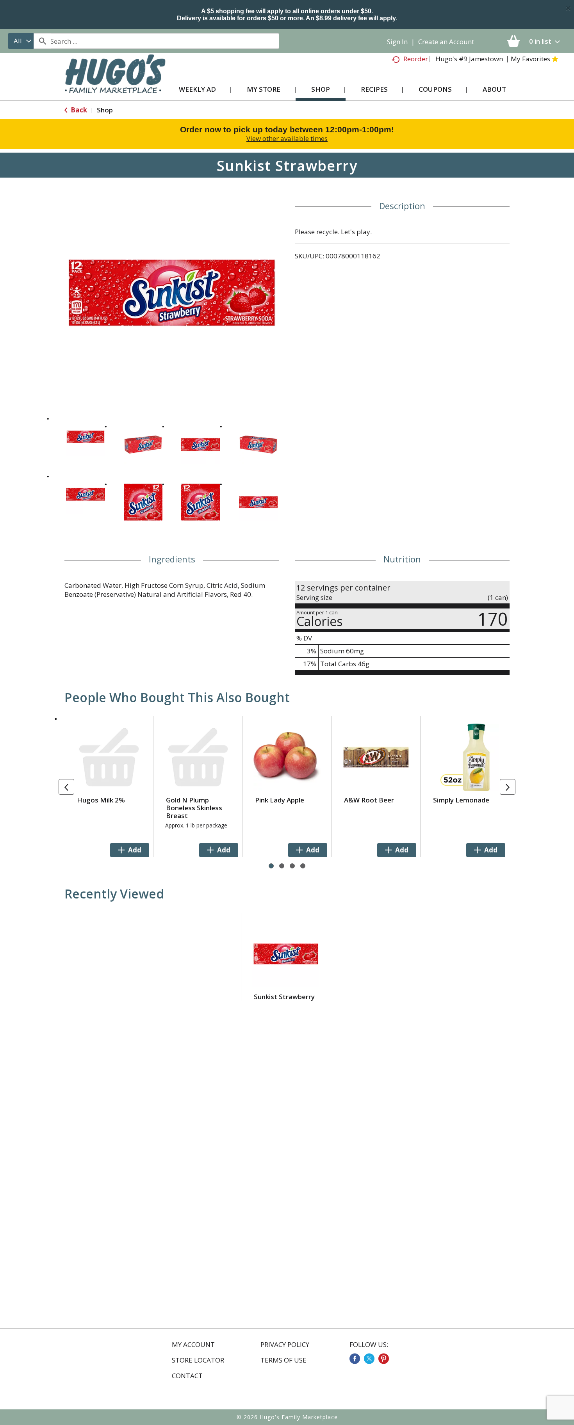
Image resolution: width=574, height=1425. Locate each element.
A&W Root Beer (369, 799)
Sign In (397, 41)
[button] (85, 437)
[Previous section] (66, 787)
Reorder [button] (415, 58)
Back (78, 109)
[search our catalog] (42, 41)
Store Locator (198, 1360)
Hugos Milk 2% (101, 799)
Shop (105, 109)
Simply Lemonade (461, 799)
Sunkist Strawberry (284, 996)
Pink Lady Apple (279, 799)
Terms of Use (283, 1360)
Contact (187, 1376)
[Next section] (507, 787)
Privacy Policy (284, 1345)
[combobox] (21, 41)
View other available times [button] (287, 138)
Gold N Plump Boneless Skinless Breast (194, 807)
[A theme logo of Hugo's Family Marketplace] (115, 81)
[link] (354, 1358)
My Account (193, 1345)
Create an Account (446, 41)
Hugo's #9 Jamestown (469, 58)
